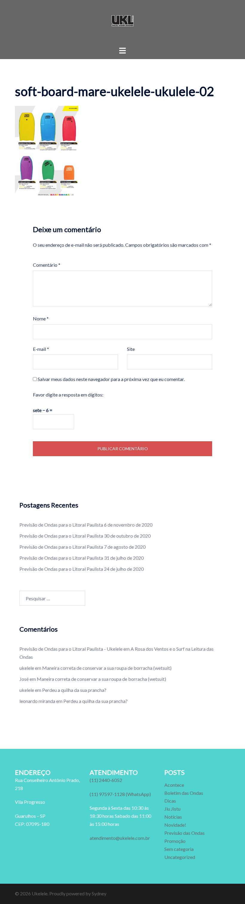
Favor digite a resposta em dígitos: (68, 394)
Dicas (170, 800)
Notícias (173, 817)
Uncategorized (179, 857)
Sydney (99, 893)
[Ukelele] (122, 22)
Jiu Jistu (172, 809)
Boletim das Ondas (183, 793)
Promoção (175, 841)
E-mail (41, 349)
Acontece (174, 785)
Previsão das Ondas (184, 833)
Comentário (46, 265)
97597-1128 (120, 794)
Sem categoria (179, 849)
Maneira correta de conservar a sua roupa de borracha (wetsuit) (107, 668)
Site (131, 349)
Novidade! (175, 825)
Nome (41, 318)
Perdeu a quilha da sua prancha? (74, 690)
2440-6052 (106, 780)
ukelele (26, 668)
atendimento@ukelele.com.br (120, 838)
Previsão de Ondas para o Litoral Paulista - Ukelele (70, 649)
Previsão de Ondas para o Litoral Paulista (61, 524)
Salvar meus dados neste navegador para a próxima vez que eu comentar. (111, 379)
